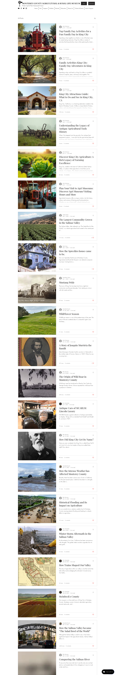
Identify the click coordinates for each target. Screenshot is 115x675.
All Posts (20, 18)
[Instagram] (26, 8)
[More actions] (94, 27)
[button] (95, 18)
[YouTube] (19, 8)
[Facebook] (21, 8)
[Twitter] (24, 8)
